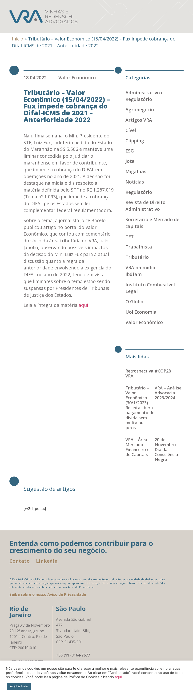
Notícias (134, 182)
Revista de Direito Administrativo (145, 205)
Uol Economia (141, 312)
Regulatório (138, 192)
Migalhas (135, 171)
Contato (19, 561)
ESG (129, 151)
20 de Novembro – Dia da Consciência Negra (167, 449)
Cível (130, 130)
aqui (83, 305)
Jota (130, 161)
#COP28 (163, 371)
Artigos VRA (138, 120)
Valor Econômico (77, 77)
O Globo (134, 301)
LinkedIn (47, 561)
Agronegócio (139, 109)
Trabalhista (138, 247)
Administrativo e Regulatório (144, 96)
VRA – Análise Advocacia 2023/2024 (168, 393)
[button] (176, 16)
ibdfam (133, 274)
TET (129, 236)
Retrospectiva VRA (139, 373)
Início (17, 39)
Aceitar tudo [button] (19, 686)
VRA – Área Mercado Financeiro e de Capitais (137, 447)
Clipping (134, 140)
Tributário (137, 257)
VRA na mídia (140, 267)
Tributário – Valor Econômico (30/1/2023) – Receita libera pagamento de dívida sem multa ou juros (139, 407)
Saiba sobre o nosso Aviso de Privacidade (47, 594)
